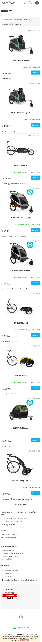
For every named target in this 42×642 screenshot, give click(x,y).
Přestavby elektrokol (8, 525)
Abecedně (18, 24)
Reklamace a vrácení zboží (10, 556)
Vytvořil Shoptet (23, 628)
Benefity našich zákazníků (9, 534)
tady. (17, 640)
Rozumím (24, 640)
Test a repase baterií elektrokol (12, 522)
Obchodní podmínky (8, 550)
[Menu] (37, 3)
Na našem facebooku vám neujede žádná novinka (20, 580)
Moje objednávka (7, 559)
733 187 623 (8, 573)
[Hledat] (25, 3)
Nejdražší (27, 20)
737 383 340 (8, 577)
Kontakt (3, 541)
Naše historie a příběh (8, 538)
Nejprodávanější (7, 24)
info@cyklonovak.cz (11, 570)
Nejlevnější (18, 20)
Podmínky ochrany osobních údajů (12, 553)
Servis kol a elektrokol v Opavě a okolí (14, 518)
